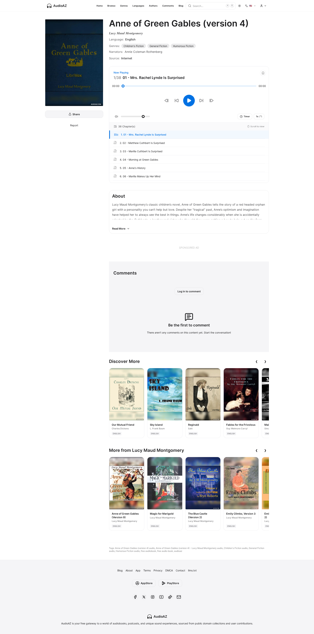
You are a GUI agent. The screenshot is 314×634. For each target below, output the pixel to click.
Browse (111, 5)
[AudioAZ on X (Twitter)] (144, 597)
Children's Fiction (134, 46)
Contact (180, 570)
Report (74, 125)
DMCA (169, 570)
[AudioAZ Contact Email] (179, 597)
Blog (181, 5)
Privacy (158, 570)
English (130, 39)
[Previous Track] (166, 100)
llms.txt (192, 570)
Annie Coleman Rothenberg (143, 52)
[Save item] (263, 73)
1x (257, 116)
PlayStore (173, 583)
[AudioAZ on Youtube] (161, 597)
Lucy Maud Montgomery (126, 33)
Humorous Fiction (183, 46)
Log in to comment (189, 291)
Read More (118, 228)
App (138, 570)
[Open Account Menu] (263, 6)
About (129, 570)
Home (99, 5)
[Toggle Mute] (116, 116)
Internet (126, 58)
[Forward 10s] (201, 100)
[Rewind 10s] (176, 100)
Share (76, 114)
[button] (189, 134)
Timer (247, 116)
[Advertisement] (189, 247)
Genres (124, 5)
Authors (153, 5)
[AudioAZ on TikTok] (170, 597)
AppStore (146, 583)
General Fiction (158, 46)
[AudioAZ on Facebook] (135, 597)
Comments (168, 5)
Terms (147, 570)
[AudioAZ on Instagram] (153, 597)
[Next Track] (211, 100)
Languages (138, 5)
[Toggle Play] (189, 100)
